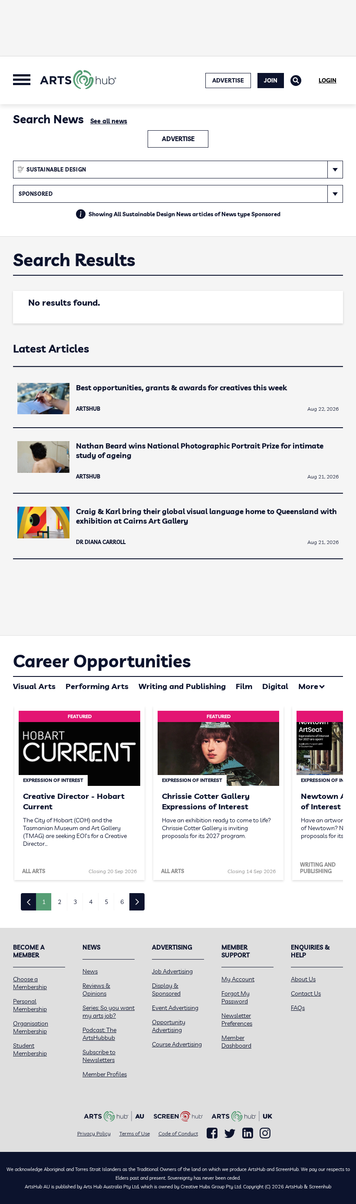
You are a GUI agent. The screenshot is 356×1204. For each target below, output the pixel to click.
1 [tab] (44, 902)
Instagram (265, 1133)
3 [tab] (75, 902)
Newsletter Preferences (236, 1019)
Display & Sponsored (166, 989)
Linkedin (247, 1133)
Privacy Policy (94, 1133)
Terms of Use (134, 1133)
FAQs (298, 1008)
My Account (237, 979)
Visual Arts (34, 686)
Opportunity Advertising (168, 1026)
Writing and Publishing (182, 686)
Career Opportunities (102, 661)
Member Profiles (104, 1074)
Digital (275, 686)
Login (327, 80)
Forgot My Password (235, 997)
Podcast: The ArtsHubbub (99, 1034)
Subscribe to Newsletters (98, 1056)
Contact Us (306, 993)
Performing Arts (97, 686)
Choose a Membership (30, 983)
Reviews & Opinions (96, 989)
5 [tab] (106, 902)
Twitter (230, 1133)
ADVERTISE (228, 80)
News (90, 971)
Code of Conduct (178, 1133)
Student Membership (30, 1049)
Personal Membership (30, 1005)
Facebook (212, 1133)
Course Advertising (177, 1044)
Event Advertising (175, 1008)
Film (244, 686)
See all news (108, 121)
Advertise (178, 139)
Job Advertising (172, 971)
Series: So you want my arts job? (108, 1011)
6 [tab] (122, 902)
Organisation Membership (30, 1027)
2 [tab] (59, 902)
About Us (303, 979)
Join (270, 80)
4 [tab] (90, 902)
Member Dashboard (236, 1041)
